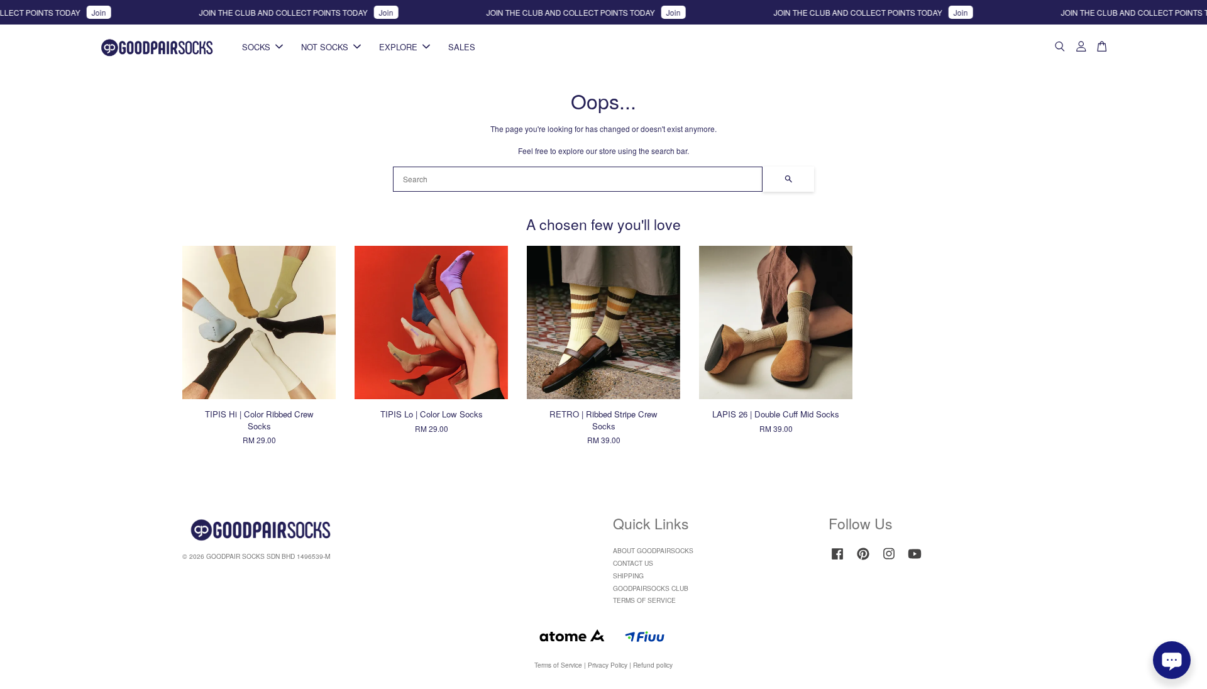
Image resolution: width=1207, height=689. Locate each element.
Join (83, 12)
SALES (461, 47)
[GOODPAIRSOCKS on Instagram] (889, 560)
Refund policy (653, 665)
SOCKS (256, 47)
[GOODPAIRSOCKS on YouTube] (914, 560)
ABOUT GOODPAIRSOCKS (653, 550)
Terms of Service (558, 665)
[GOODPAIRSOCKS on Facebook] (837, 560)
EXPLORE (398, 47)
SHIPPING (628, 575)
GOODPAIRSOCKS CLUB (650, 588)
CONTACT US (633, 563)
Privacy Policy (607, 665)
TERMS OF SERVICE (644, 600)
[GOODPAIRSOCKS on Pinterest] (863, 560)
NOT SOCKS (324, 47)
